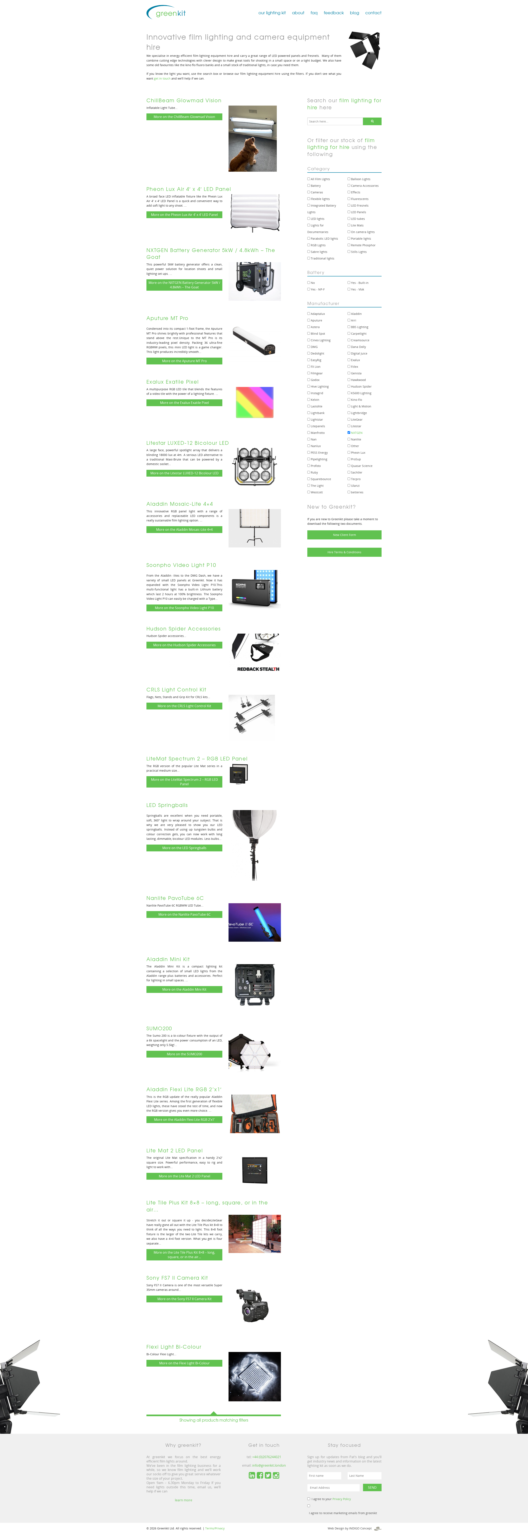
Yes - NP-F (317, 289)
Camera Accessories (364, 186)
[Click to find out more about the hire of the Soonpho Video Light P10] (255, 589)
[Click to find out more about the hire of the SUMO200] (255, 1052)
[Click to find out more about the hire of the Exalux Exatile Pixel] (255, 405)
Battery (315, 186)
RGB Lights (318, 245)
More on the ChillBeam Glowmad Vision (184, 116)
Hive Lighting (319, 386)
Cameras (316, 192)
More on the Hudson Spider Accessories (184, 645)
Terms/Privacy (215, 1528)
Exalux (355, 360)
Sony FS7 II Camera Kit (177, 1277)
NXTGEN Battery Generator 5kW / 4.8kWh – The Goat (210, 253)
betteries (356, 492)
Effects (355, 192)
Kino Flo (356, 400)
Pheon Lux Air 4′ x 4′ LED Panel (188, 189)
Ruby (314, 472)
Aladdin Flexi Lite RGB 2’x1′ (184, 1089)
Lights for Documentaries (317, 228)
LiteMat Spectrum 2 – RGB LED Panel (197, 758)
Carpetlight (358, 334)
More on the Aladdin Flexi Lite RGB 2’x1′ (184, 1119)
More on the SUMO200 (184, 1054)
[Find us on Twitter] (268, 1475)
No (312, 283)
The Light (317, 486)
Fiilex (354, 367)
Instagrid (316, 393)
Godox (314, 380)
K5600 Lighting (360, 393)
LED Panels (358, 212)
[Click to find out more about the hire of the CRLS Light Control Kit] (252, 717)
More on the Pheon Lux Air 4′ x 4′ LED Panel (184, 214)
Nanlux (315, 446)
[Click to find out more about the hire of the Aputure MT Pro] (255, 342)
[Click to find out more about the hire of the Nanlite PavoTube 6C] (255, 922)
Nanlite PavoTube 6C (175, 898)
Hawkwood (358, 380)
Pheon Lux (357, 453)
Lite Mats (357, 225)
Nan (313, 439)
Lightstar (316, 419)
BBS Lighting (359, 327)
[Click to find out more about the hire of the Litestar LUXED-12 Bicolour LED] (255, 467)
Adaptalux (317, 314)
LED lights (317, 219)
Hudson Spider (361, 386)
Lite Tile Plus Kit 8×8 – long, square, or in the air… (207, 1206)
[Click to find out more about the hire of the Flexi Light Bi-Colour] (255, 1376)
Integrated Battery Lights (321, 208)
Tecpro (355, 479)
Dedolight (317, 353)
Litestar (355, 426)
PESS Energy (319, 453)
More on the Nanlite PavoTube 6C (184, 914)
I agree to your (331, 1499)
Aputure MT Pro (167, 318)
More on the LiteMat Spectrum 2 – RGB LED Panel (184, 781)
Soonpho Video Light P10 (181, 565)
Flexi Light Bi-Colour (174, 1346)
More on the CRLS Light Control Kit (184, 706)
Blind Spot (317, 334)
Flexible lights (320, 199)
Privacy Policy (341, 1499)
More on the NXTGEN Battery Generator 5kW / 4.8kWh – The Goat (184, 284)
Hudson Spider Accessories (183, 628)
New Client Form (344, 535)
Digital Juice (358, 353)
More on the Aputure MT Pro (184, 361)
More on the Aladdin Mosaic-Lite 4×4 (184, 529)
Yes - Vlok (357, 289)
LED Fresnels (359, 205)
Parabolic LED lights (324, 238)
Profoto (315, 466)
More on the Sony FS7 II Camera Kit (184, 1299)
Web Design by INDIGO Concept (351, 1528)
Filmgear (316, 373)
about (298, 12)
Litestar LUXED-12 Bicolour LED (187, 442)
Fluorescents (359, 199)
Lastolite (316, 406)
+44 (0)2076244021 (266, 1457)
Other (354, 446)
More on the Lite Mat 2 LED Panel (184, 1176)
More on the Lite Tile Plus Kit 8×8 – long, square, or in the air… (184, 1254)
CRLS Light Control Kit (176, 689)
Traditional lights (322, 258)
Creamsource (359, 340)
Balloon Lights (360, 179)
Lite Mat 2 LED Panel (174, 1150)
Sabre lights (318, 252)
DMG (314, 347)
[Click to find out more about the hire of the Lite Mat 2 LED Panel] (255, 1170)
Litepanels (317, 426)
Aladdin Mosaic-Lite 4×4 (179, 503)
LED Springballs (167, 805)
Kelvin (314, 400)
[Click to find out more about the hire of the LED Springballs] (255, 845)
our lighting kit (272, 12)
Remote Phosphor (363, 245)
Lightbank (317, 413)
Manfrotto (317, 433)
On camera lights (362, 232)
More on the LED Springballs (184, 848)
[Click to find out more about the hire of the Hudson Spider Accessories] (255, 652)
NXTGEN (356, 433)
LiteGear (356, 419)
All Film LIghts (320, 179)
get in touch (162, 78)
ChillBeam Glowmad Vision (184, 100)
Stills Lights (358, 252)
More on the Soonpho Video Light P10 (184, 608)
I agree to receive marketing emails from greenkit (343, 1513)
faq (314, 12)
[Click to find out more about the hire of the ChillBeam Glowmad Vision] (253, 138)
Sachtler (356, 472)
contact (373, 12)
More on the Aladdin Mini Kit (184, 989)
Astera (315, 327)
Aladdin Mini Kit (168, 959)
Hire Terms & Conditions (344, 552)
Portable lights (360, 238)
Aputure (316, 320)
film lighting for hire (344, 103)
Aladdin (356, 314)
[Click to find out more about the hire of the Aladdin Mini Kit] (255, 987)
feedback (334, 12)
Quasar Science (361, 466)
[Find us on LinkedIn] (252, 1475)
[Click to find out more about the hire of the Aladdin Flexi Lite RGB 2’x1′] (255, 1113)
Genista (356, 373)
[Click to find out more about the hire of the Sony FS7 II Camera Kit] (252, 1306)
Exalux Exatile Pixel (172, 381)
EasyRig (315, 360)
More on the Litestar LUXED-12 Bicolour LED (184, 473)
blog (354, 12)
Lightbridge (358, 413)
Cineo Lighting (320, 340)
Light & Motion (360, 406)
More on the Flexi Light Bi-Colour (184, 1363)
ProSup (355, 459)
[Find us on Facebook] (260, 1475)
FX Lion (315, 367)
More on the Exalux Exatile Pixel (184, 402)
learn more (183, 1500)
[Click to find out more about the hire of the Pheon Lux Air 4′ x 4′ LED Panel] (255, 213)
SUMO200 (159, 1028)
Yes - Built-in (359, 283)
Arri (353, 320)
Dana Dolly (358, 347)
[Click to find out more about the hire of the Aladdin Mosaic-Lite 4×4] (255, 528)
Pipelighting (318, 459)
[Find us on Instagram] (276, 1475)
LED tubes (357, 219)
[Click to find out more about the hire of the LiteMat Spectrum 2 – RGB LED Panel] (239, 773)
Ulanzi (355, 486)
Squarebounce (320, 479)
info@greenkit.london (269, 1465)
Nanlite (355, 439)
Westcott (316, 492)
